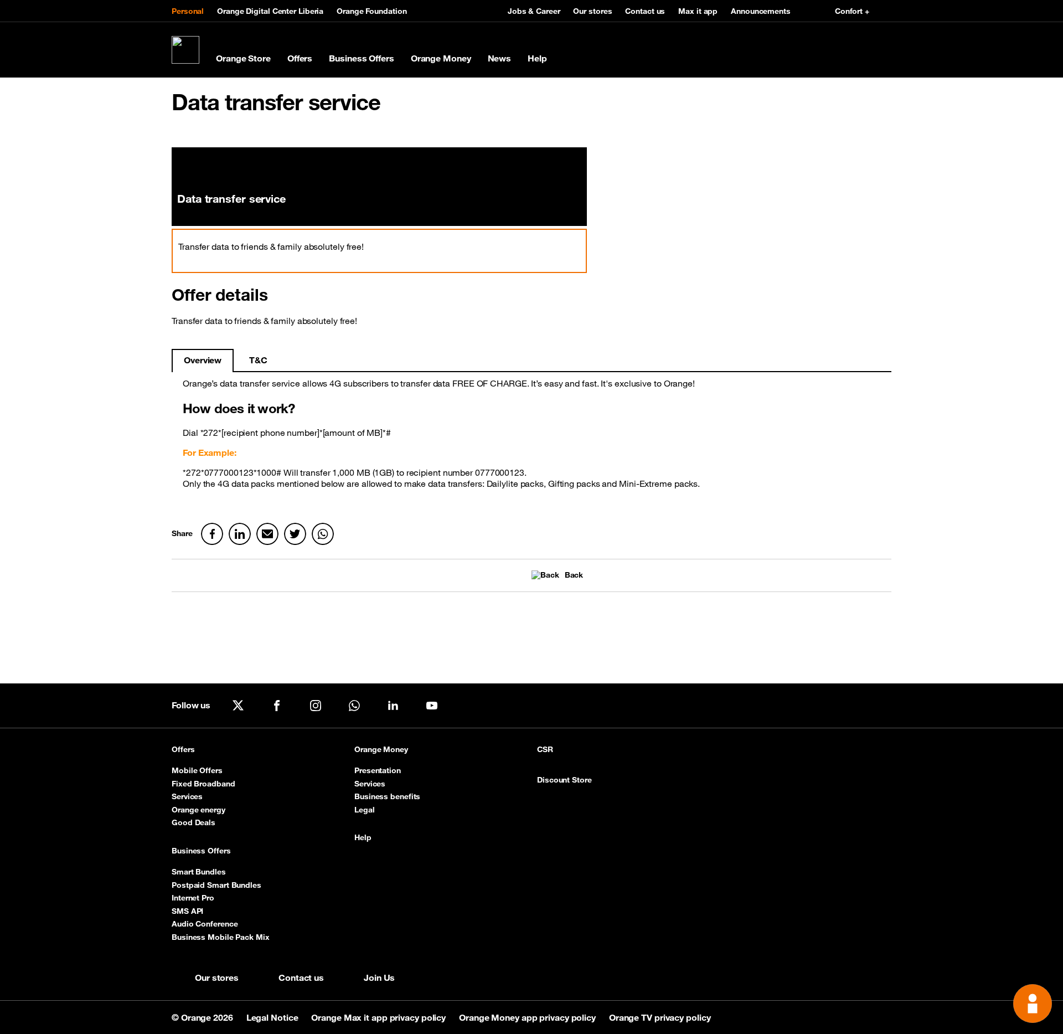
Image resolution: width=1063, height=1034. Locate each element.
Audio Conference (205, 924)
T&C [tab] (258, 360)
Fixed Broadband (203, 784)
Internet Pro (193, 898)
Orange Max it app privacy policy (379, 1017)
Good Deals (193, 822)
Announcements (761, 11)
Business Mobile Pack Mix (221, 937)
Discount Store (564, 780)
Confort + (852, 11)
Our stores (592, 11)
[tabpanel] (531, 437)
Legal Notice (273, 1017)
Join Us (379, 977)
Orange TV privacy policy (660, 1017)
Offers (299, 58)
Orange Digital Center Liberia (270, 11)
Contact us (645, 11)
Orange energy (198, 810)
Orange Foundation (371, 11)
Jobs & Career (534, 11)
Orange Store (243, 58)
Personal (188, 11)
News (500, 58)
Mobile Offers (197, 770)
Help (537, 58)
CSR (545, 749)
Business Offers (361, 58)
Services (187, 796)
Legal (364, 810)
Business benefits (387, 796)
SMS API (187, 911)
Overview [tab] (202, 360)
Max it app (698, 11)
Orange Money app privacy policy (528, 1017)
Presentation (377, 770)
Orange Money (441, 58)
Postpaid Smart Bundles (216, 885)
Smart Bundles (199, 872)
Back (574, 575)
